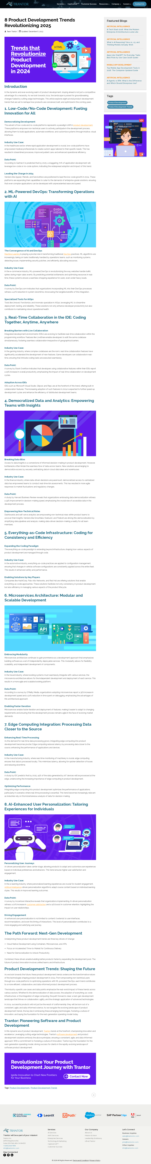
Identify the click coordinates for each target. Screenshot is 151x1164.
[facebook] (5, 1155)
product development (83, 125)
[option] (22, 1115)
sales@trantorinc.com (130, 1136)
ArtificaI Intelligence (12, 887)
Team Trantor (12, 31)
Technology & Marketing (57, 1141)
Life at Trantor (90, 1141)
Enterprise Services (55, 1138)
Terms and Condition (81, 1160)
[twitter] (9, 1155)
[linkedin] (12, 1155)
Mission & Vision (91, 1135)
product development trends (44, 1088)
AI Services (52, 1133)
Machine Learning (12, 254)
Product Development (19, 1088)
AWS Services (53, 1135)
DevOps (67, 254)
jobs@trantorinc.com (130, 1142)
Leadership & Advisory (93, 1138)
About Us (88, 1133)
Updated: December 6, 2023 (32, 31)
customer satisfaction (36, 904)
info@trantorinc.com (11, 1148)
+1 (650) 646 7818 (9, 1146)
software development (67, 1034)
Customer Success (55, 1147)
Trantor (47, 1031)
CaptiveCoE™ (53, 1144)
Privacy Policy (95, 1160)
